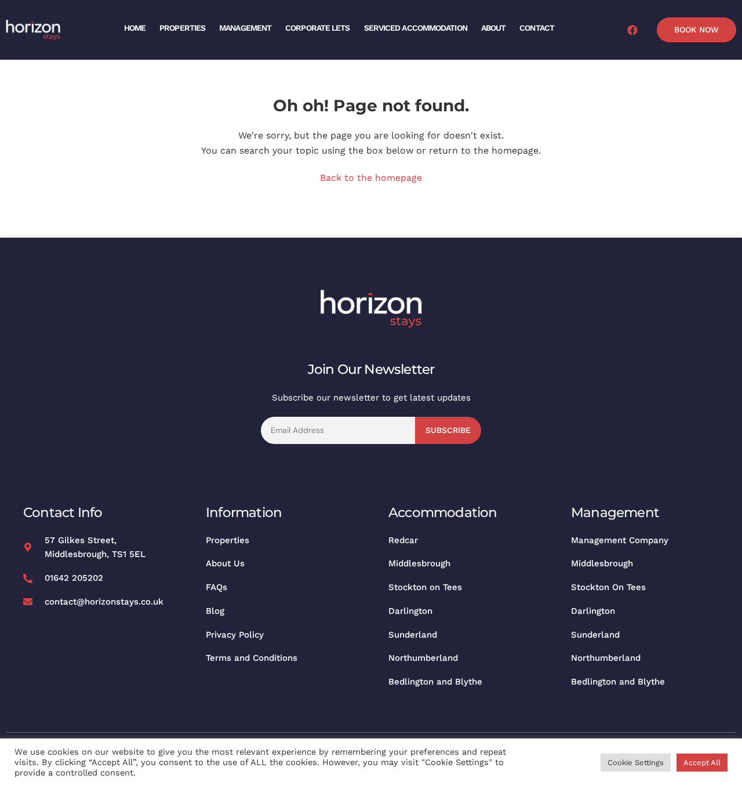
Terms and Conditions (251, 658)
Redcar (403, 540)
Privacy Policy (235, 634)
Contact (536, 27)
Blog (215, 611)
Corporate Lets (317, 27)
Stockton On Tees (608, 587)
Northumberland (423, 658)
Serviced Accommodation (415, 27)
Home (135, 27)
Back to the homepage (371, 177)
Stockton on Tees (425, 587)
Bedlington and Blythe (435, 681)
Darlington (410, 611)
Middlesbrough (419, 563)
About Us (225, 563)
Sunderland (412, 634)
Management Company (619, 540)
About (493, 27)
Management (245, 27)
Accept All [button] (702, 762)
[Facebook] (632, 30)
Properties (182, 27)
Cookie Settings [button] (636, 762)
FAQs (216, 587)
